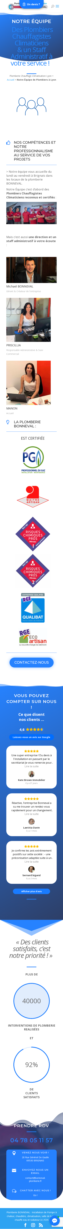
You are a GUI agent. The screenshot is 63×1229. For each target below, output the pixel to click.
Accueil (10, 79)
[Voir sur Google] (31, 774)
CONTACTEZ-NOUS (31, 662)
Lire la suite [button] (32, 766)
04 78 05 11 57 (31, 1140)
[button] (54, 1221)
